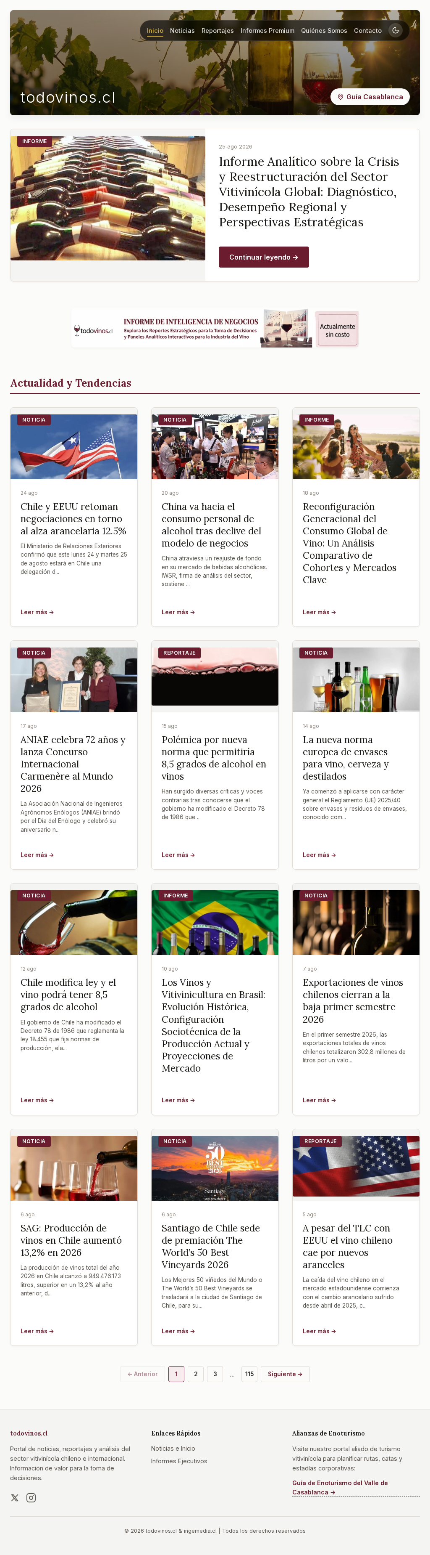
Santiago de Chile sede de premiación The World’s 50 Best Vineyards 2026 (211, 1246)
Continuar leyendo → (264, 257)
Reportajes (218, 30)
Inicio (155, 30)
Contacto (368, 30)
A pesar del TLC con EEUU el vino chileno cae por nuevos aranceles (348, 1246)
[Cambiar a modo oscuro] (395, 30)
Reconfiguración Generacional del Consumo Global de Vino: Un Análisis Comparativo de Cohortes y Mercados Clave (349, 543)
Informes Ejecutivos (179, 1461)
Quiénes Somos (324, 30)
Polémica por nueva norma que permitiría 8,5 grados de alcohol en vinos (214, 757)
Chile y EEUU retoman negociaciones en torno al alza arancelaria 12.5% (73, 518)
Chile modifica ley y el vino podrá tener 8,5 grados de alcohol (68, 994)
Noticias (182, 30)
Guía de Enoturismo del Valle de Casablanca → (340, 1487)
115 (249, 1374)
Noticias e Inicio (173, 1448)
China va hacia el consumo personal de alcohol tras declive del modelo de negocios (211, 524)
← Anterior (142, 1374)
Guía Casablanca (374, 97)
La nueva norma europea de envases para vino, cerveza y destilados (346, 757)
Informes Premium (267, 30)
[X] (14, 1498)
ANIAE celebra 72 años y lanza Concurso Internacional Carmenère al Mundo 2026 (73, 764)
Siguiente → (285, 1374)
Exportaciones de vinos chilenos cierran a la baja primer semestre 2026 (353, 1000)
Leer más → (37, 612)
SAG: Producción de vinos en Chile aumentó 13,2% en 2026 (71, 1240)
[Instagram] (31, 1498)
